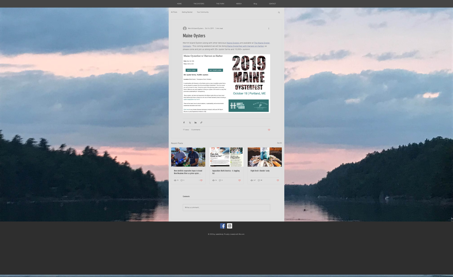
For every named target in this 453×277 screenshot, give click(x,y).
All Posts (174, 12)
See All (279, 143)
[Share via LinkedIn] (195, 122)
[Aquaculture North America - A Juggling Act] (227, 157)
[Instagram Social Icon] (229, 225)
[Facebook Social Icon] (222, 225)
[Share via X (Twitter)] (190, 122)
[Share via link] (201, 122)
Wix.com (241, 234)
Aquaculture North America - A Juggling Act (225, 172)
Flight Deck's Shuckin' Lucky (260, 170)
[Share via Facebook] (184, 122)
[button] (279, 12)
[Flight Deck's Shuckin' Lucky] (265, 157)
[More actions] (268, 28)
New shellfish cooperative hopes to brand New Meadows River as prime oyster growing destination (188, 172)
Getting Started (187, 12)
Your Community (203, 12)
